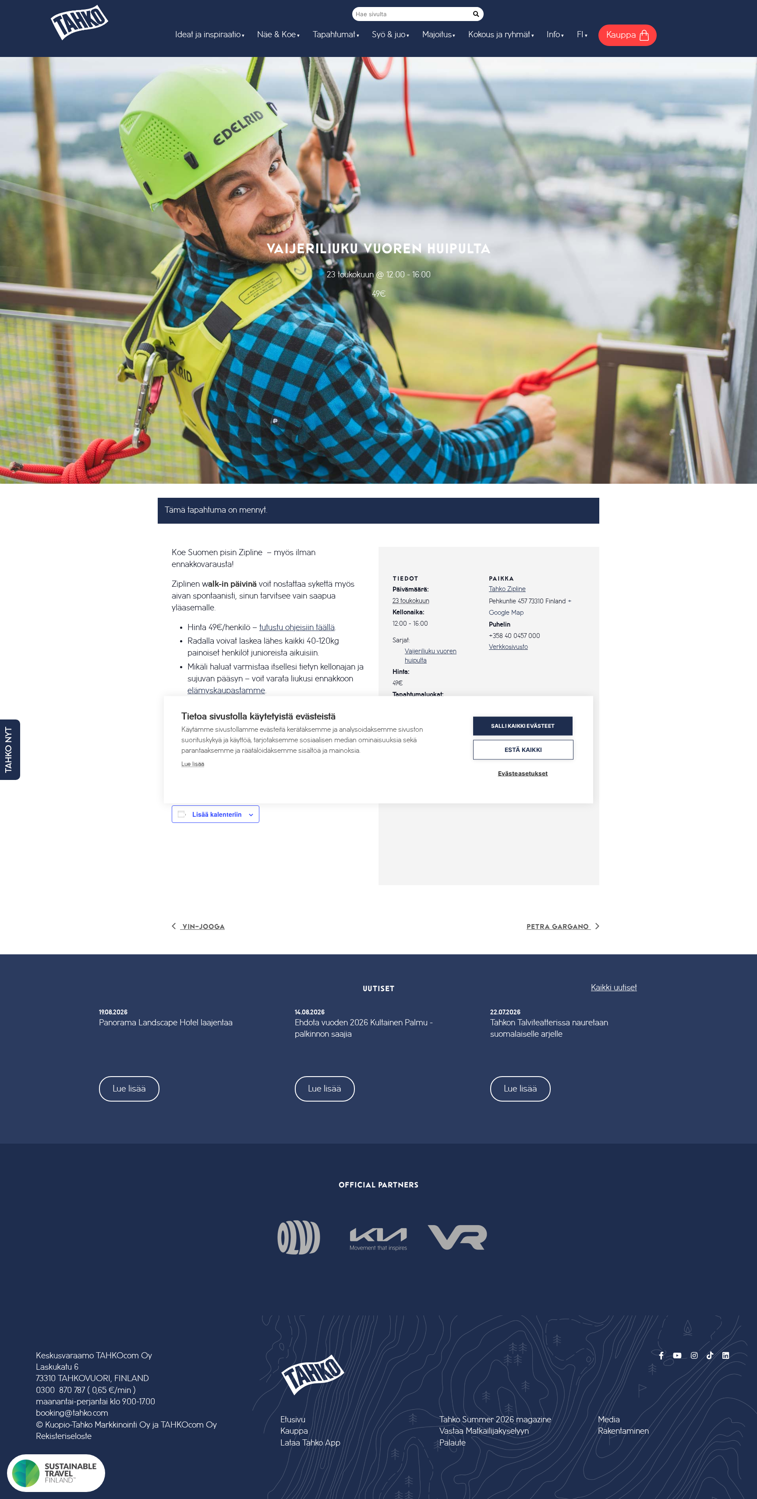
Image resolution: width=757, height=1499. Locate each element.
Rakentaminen (623, 1431)
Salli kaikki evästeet (523, 726)
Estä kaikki (523, 749)
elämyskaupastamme (226, 691)
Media (609, 1420)
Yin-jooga (202, 926)
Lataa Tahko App (310, 1443)
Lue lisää (129, 1088)
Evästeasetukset (523, 772)
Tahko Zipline (507, 589)
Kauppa (294, 1431)
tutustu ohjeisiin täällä (297, 627)
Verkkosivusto (508, 647)
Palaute (452, 1443)
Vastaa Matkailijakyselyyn (484, 1431)
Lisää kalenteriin (217, 814)
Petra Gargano (559, 926)
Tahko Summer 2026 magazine (495, 1420)
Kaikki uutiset (614, 988)
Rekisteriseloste (64, 1436)
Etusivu (292, 1420)
